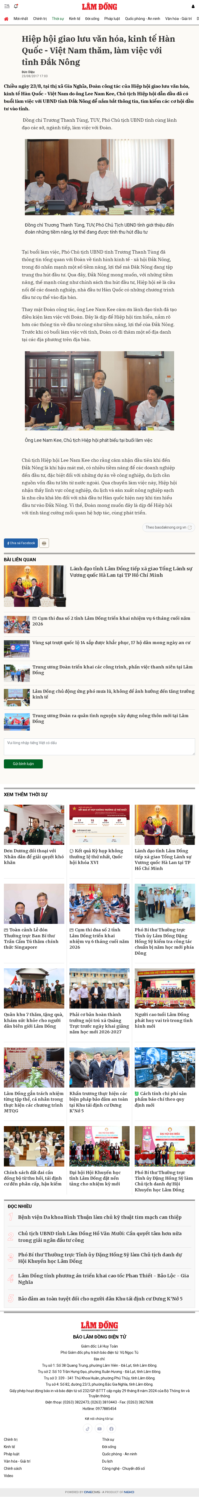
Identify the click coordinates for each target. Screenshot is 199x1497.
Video (8, 1476)
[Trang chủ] (7, 18)
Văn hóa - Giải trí (178, 19)
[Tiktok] (87, 1428)
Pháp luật (112, 19)
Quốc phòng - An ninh (142, 19)
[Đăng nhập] (193, 6)
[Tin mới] (16, 6)
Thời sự (58, 19)
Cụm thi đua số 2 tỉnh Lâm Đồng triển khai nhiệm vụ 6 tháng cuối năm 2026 (111, 621)
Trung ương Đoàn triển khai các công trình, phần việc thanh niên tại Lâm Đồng (112, 669)
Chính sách (13, 1468)
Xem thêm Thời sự (25, 794)
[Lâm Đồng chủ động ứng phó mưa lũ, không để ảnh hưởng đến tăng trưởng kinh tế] (17, 697)
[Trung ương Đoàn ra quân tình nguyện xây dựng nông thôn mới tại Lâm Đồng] (17, 722)
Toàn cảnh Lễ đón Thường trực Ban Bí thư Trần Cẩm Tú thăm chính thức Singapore (31, 938)
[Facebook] (111, 1428)
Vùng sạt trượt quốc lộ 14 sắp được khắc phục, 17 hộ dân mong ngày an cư (111, 642)
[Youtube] (99, 1428)
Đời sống (92, 19)
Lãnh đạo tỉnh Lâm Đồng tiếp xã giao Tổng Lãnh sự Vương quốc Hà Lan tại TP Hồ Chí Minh (131, 572)
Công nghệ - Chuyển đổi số (123, 1468)
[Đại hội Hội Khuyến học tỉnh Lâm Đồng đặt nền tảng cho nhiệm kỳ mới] (99, 1146)
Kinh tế (74, 19)
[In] (44, 543)
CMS (92, 1492)
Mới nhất (21, 19)
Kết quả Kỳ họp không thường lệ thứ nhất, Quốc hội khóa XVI (96, 856)
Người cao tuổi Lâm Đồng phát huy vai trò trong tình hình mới (164, 1020)
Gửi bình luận (23, 764)
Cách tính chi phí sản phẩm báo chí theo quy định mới (161, 1099)
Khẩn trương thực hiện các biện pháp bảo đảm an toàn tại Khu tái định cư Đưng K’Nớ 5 (98, 1102)
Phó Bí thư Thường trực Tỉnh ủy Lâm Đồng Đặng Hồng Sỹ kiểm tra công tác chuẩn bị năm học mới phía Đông (164, 941)
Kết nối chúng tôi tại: (99, 1419)
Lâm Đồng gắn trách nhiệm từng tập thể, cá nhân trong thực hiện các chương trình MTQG (34, 1102)
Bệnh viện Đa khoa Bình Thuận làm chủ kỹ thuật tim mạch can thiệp (100, 1217)
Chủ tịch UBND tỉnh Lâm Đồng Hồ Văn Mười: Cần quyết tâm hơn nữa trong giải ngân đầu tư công (99, 1236)
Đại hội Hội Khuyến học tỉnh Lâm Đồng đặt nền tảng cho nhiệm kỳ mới (95, 1178)
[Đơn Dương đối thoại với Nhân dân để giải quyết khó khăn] (34, 825)
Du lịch (107, 1461)
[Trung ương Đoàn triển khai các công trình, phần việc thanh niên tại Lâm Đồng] (17, 673)
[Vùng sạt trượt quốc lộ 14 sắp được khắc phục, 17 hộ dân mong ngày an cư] (17, 649)
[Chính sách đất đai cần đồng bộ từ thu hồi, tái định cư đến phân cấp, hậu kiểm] (34, 1146)
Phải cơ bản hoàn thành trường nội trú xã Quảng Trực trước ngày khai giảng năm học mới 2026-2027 (99, 1023)
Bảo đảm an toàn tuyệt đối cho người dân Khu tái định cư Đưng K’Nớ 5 (100, 1299)
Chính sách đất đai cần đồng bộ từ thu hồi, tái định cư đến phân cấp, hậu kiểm (33, 1178)
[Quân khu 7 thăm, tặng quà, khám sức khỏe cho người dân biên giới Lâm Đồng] (34, 988)
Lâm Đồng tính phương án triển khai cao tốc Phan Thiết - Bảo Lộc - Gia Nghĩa (103, 1279)
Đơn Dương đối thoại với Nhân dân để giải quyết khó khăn (34, 856)
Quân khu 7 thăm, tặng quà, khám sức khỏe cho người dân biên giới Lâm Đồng (33, 1020)
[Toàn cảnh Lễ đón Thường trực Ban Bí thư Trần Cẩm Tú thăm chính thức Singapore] (34, 904)
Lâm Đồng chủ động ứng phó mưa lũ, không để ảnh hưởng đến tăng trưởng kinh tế (113, 694)
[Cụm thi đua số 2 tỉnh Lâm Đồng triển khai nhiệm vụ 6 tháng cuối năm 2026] (17, 624)
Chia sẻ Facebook (22, 543)
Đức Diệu (28, 72)
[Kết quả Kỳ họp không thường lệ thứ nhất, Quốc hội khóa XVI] (99, 825)
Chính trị (40, 19)
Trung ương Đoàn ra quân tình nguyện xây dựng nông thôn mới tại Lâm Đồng (110, 718)
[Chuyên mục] (7, 6)
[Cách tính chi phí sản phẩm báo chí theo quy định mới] (165, 1067)
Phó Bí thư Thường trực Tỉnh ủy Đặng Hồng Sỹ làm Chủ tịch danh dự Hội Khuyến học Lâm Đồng (164, 1181)
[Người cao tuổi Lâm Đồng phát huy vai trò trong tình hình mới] (165, 988)
